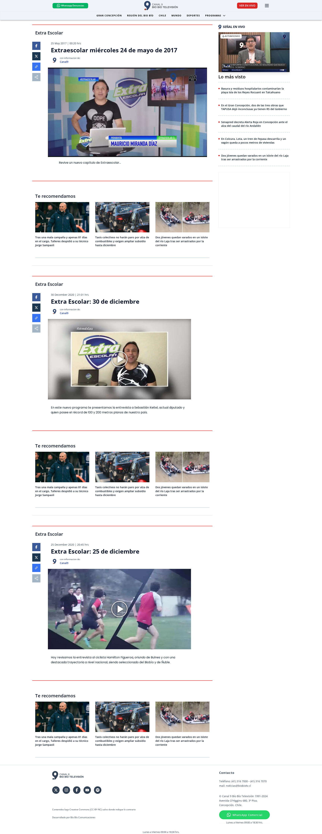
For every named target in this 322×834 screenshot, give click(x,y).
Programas (213, 15)
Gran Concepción (109, 15)
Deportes (193, 15)
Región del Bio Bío (140, 15)
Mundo (176, 15)
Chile (162, 15)
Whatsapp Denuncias (72, 5)
